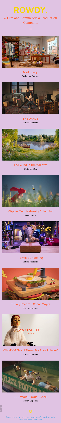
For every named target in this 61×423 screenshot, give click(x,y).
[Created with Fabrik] (1, 408)
